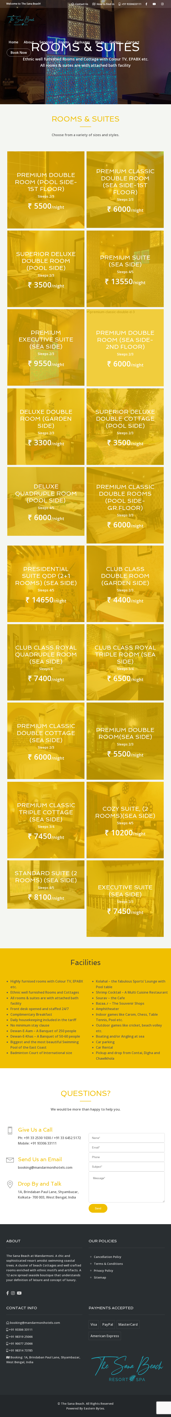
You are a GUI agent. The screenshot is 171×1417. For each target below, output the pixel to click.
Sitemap (100, 1277)
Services (46, 42)
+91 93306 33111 (20, 1330)
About (29, 42)
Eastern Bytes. (94, 1408)
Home (13, 42)
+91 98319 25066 (20, 1337)
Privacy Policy (103, 1271)
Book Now (19, 52)
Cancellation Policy (107, 1257)
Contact (133, 42)
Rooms (63, 42)
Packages (82, 42)
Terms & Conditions (108, 1264)
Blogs (99, 42)
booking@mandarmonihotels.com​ (34, 1323)
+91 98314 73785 (20, 1350)
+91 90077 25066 (20, 1343)
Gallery (115, 42)
